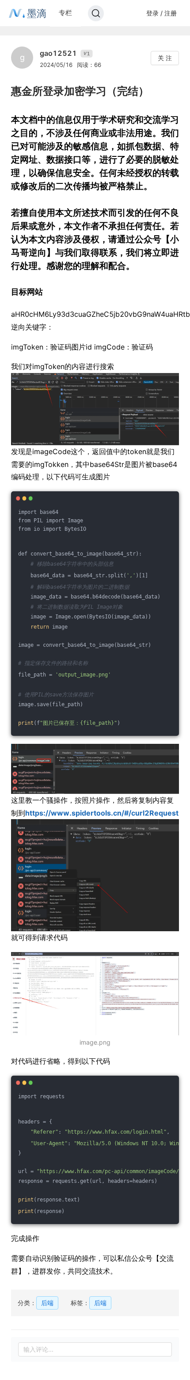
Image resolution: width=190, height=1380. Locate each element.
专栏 (65, 12)
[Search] (96, 13)
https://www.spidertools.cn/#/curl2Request (102, 813)
